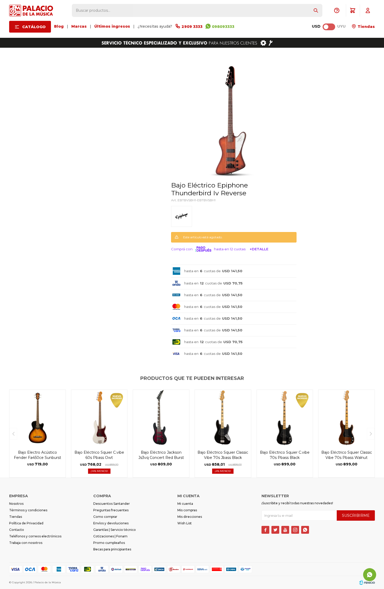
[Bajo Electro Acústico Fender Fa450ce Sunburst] (37, 418)
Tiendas (366, 26)
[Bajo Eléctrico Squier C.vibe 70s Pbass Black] (285, 418)
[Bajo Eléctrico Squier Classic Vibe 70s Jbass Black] (223, 418)
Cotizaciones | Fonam (110, 536)
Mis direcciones (189, 517)
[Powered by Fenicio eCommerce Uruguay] (367, 582)
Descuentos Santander (111, 504)
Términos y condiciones (28, 510)
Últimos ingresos (112, 26)
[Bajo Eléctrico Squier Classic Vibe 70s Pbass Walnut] (346, 418)
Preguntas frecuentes (111, 510)
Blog (59, 26)
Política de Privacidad (26, 523)
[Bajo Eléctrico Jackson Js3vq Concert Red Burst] (161, 418)
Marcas (79, 26)
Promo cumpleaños (109, 543)
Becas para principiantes (112, 549)
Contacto (16, 530)
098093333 (223, 26)
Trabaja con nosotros (25, 543)
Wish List (184, 523)
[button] (315, 10)
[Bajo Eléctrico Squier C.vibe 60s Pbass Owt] (99, 418)
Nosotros (16, 504)
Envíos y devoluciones (111, 523)
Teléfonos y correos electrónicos (35, 536)
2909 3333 (192, 26)
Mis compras (187, 510)
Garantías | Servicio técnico (114, 530)
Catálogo (34, 27)
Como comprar (105, 517)
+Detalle (259, 249)
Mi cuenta (185, 504)
